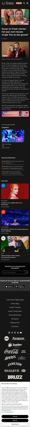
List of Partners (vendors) (7, 412)
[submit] (26, 272)
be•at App (15, 303)
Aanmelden (19, 3)
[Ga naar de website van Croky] (23, 370)
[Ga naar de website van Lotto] (6, 338)
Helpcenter (15, 322)
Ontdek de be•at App (19, 113)
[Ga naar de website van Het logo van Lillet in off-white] (11, 371)
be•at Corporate (15, 311)
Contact (15, 326)
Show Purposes (15, 424)
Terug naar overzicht (9, 124)
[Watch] (15, 49)
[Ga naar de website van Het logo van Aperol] (10, 357)
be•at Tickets (15, 307)
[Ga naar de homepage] (8, 3)
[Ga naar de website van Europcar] (18, 338)
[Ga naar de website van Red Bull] (23, 351)
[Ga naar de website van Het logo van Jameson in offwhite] (15, 364)
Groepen (15, 319)
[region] (15, 404)
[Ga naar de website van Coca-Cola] (11, 351)
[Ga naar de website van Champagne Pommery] (21, 358)
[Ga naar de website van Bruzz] (15, 377)
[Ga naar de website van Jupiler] (15, 345)
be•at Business (15, 315)
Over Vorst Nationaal (15, 300)
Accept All (15, 416)
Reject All (15, 420)
